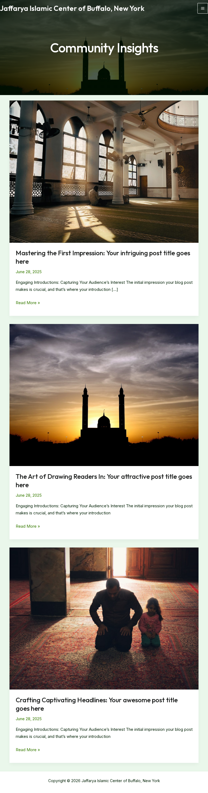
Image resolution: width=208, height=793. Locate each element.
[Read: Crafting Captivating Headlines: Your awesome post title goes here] (104, 618)
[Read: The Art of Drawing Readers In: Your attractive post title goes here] (104, 394)
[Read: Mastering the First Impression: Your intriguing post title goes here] (104, 171)
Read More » (28, 303)
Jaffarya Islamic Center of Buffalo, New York (72, 8)
